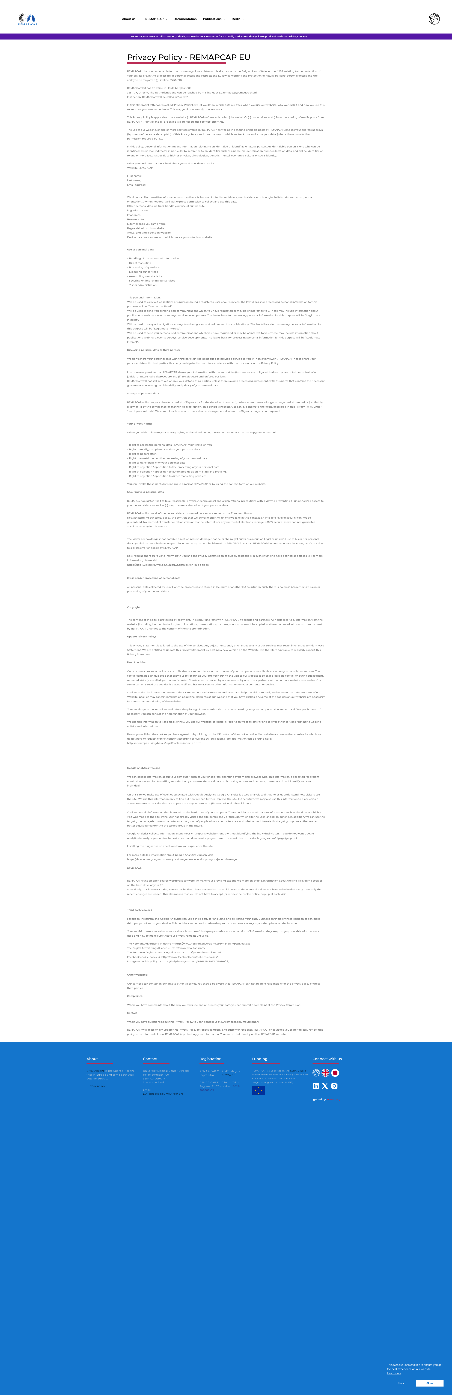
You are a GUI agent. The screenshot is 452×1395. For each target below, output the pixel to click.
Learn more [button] (394, 1373)
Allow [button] (429, 1383)
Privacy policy (96, 1086)
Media (235, 19)
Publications (212, 19)
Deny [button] (401, 1383)
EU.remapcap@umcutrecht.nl (163, 1093)
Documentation (185, 19)
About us (128, 19)
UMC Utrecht (95, 1070)
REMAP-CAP (154, 19)
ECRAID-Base (298, 1070)
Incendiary (333, 1099)
